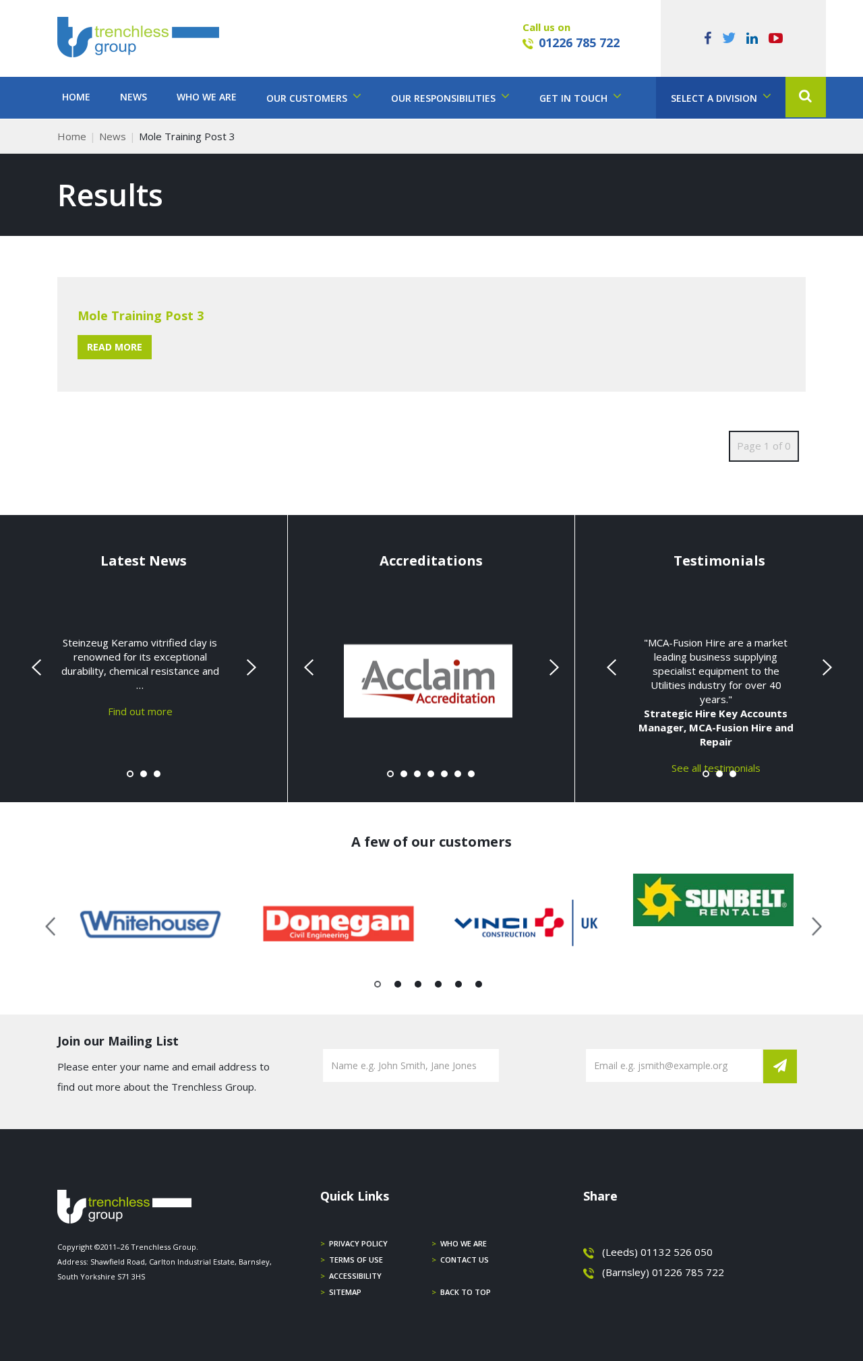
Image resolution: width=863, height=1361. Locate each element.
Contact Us (464, 1259)
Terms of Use (356, 1259)
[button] (805, 97)
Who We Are (207, 96)
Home (76, 96)
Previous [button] (51, 924)
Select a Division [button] (715, 98)
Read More (114, 346)
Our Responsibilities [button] (444, 98)
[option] (151, 924)
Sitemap (345, 1292)
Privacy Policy (358, 1243)
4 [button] (438, 987)
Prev (38, 667)
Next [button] (812, 924)
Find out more (140, 711)
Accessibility (355, 1276)
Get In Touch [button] (574, 98)
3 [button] (418, 987)
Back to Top (465, 1292)
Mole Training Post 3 (141, 315)
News (133, 96)
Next (249, 667)
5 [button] (458, 987)
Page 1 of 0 (764, 445)
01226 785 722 (579, 42)
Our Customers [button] (308, 98)
